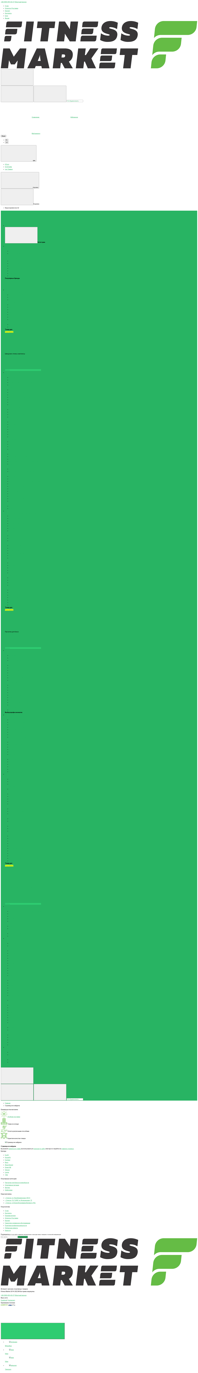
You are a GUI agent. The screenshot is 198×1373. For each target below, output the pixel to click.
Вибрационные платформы (14, 256)
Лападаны (12, 521)
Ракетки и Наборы (15, 692)
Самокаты (12, 1027)
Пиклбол (8, 707)
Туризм (7, 906)
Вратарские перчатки (16, 836)
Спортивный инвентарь (13, 302)
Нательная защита (15, 541)
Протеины (12, 437)
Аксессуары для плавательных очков (22, 759)
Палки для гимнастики (16, 400)
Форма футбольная (15, 853)
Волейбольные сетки (16, 819)
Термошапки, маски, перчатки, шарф (21, 1045)
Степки (11, 570)
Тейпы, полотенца (15, 464)
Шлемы (11, 1022)
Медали (16, 1064)
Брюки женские (14, 958)
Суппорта (8, 451)
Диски (11, 317)
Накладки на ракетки (16, 687)
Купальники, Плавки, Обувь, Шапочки (17, 739)
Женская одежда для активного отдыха (18, 948)
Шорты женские (14, 973)
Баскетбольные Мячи (16, 796)
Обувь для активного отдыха (15, 998)
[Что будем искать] (17, 77)
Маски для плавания (16, 762)
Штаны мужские (14, 995)
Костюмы (12, 409)
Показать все (13, 501)
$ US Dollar (8, 167)
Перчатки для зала (15, 377)
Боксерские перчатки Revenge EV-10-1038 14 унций (36, 632)
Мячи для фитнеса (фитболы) (19, 486)
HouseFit (8, 1157)
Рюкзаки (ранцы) (15, 444)
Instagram (11, 1300)
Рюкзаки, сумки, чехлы (16, 936)
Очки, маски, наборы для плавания (17, 757)
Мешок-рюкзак (14, 442)
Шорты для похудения (16, 414)
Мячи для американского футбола (21, 789)
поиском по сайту (39, 1149)
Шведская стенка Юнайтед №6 (35, 354)
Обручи (11, 494)
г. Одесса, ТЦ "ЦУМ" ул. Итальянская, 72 (18, 1200)
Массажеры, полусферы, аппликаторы (22, 471)
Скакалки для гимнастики (18, 402)
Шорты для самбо (15, 605)
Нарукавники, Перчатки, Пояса (19, 730)
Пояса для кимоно (15, 597)
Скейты (11, 1030)
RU (7, 140)
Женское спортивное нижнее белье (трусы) (24, 960)
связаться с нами (15, 1149)
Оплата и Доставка (11, 8)
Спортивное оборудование (14, 290)
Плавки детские (14, 749)
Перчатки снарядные (16, 585)
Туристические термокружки (19, 926)
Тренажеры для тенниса (17, 678)
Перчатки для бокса (16, 580)
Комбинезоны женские (17, 963)
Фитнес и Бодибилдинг (13, 372)
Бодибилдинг (9, 375)
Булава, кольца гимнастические (20, 390)
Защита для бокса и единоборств (16, 533)
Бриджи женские (15, 956)
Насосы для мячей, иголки (18, 781)
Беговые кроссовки (15, 1000)
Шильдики (12, 1062)
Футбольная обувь (15, 856)
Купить (7, 370)
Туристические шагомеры (18, 933)
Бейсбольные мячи (15, 814)
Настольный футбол (16, 831)
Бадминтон (9, 653)
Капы (11, 538)
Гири (10, 312)
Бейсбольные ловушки (17, 811)
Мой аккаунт (36, 133)
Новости (8, 1230)
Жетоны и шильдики (12, 1057)
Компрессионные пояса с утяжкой (20, 382)
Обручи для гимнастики (17, 395)
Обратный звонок (21, 2)
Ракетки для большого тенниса (19, 673)
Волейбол (8, 816)
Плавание (8, 715)
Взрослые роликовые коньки (19, 1005)
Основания (13, 690)
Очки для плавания (15, 767)
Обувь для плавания (16, 747)
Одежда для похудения (13, 407)
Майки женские (14, 968)
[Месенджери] (33, 1331)
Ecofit (7, 1155)
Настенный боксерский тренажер (20, 523)
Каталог (38, 225)
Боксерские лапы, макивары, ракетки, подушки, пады (23, 513)
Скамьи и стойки (14, 251)
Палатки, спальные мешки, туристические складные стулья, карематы (29, 909)
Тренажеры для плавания (18, 737)
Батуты (11, 305)
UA (7, 142)
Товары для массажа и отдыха (15, 466)
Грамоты (12, 1052)
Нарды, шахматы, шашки (17, 828)
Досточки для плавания (17, 722)
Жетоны (12, 1059)
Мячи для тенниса (15, 670)
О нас (7, 6)
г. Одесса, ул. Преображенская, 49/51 (17, 1198)
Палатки (12, 914)
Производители (10, 1215)
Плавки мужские (14, 752)
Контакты (8, 13)
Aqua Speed (9, 1165)
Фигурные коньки (15, 1017)
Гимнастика (9, 387)
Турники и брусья (15, 327)
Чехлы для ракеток (15, 700)
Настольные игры (11, 823)
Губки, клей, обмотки (16, 685)
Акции (7, 18)
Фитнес (7, 474)
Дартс (11, 826)
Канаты (11, 297)
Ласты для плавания (16, 725)
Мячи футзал (13, 846)
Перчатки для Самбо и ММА (18, 582)
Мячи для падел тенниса (17, 710)
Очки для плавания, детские (18, 769)
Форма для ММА (14, 602)
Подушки (12, 528)
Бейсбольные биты (15, 809)
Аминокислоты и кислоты (17, 422)
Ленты (11, 1064)
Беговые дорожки (15, 261)
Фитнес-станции (14, 253)
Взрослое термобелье (16, 1035)
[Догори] (16, 1321)
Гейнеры (12, 429)
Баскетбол (8, 791)
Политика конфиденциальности (16, 1225)
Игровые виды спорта (12, 774)
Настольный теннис (11, 683)
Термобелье (9, 1032)
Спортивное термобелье (17, 1040)
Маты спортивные (15, 319)
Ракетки (12, 531)
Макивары (12, 516)
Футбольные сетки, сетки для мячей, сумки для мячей (27, 858)
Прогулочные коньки (16, 1015)
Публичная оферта (11, 1228)
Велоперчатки (14, 946)
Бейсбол (8, 806)
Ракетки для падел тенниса (20, 707)
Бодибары (12, 476)
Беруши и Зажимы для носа (18, 720)
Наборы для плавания (16, 764)
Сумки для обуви (15, 449)
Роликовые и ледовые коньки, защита (18, 1003)
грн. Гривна (9, 169)
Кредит (7, 11)
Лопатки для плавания (17, 727)
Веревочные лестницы (17, 295)
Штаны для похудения (16, 417)
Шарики (11, 705)
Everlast (7, 1160)
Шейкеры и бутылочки (12, 503)
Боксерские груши (15, 545)
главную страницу (67, 1149)
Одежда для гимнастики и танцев (20, 397)
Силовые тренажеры (12, 248)
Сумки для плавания (16, 732)
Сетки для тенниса (15, 675)
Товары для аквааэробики (18, 734)
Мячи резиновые (15, 779)
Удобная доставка (13, 1117)
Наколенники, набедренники (19, 456)
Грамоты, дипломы (11, 1050)
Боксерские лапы (15, 518)
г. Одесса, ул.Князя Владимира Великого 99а (20, 1203)
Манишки (12, 841)
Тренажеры (9, 246)
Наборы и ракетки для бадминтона (21, 660)
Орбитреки (12, 271)
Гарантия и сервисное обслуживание (17, 1223)
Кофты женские (14, 965)
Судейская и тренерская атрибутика (21, 784)
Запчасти (12, 1010)
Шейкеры (12, 508)
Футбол (7, 833)
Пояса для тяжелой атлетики (19, 385)
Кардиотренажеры (11, 258)
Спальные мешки (15, 916)
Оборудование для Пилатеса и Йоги (21, 491)
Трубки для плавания (16, 771)
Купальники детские (16, 744)
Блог (6, 16)
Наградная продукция (12, 1047)
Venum (7, 1170)
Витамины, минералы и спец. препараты (23, 427)
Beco (6, 1162)
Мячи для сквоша (15, 668)
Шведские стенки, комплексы (19, 324)
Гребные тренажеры (16, 268)
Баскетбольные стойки (17, 801)
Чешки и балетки (15, 404)
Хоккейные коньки (15, 1020)
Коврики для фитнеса (16, 484)
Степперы (12, 276)
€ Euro (7, 164)
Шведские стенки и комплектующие (17, 322)
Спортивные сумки (15, 446)
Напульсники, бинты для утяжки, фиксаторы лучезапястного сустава (32, 461)
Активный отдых (10, 938)
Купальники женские (16, 742)
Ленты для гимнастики (17, 392)
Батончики (12, 424)
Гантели (11, 309)
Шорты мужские (14, 993)
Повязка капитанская (16, 848)
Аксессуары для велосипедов (19, 943)
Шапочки (12, 754)
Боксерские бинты (15, 536)
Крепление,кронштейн (16, 553)
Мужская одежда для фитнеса (19, 988)
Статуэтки (23, 1064)
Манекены (12, 555)
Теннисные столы (15, 697)
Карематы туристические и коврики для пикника (25, 911)
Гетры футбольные (15, 838)
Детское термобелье (16, 1037)
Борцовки (12, 563)
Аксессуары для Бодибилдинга (19, 380)
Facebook (4, 1300)
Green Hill (8, 1167)
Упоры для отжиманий (16, 498)
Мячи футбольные (15, 843)
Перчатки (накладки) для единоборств (22, 578)
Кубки (7, 1064)
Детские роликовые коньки (18, 1008)
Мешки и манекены (11, 543)
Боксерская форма (15, 590)
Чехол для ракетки (15, 680)
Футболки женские (15, 953)
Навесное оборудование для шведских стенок (21, 292)
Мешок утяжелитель (16, 558)
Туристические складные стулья (20, 921)
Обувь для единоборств (13, 560)
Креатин (12, 434)
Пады (11, 526)
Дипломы (12, 1055)
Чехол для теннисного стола (18, 702)
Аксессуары (9, 717)
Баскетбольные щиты (16, 804)
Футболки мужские (15, 980)
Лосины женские (15, 951)
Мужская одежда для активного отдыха (18, 978)
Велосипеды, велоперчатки (14, 941)
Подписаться (22, 1237)
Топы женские (14, 970)
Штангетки (12, 573)
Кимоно (11, 592)
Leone (7, 1172)
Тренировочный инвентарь (18, 851)
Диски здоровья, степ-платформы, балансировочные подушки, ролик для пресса (36, 479)
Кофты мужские (14, 983)
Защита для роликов (16, 1012)
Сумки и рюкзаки (10, 439)
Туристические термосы (17, 928)
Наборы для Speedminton (17, 658)
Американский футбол (12, 786)
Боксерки (12, 565)
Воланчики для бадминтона (18, 655)
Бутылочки (12, 506)
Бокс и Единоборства (12, 511)
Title (6, 1175)
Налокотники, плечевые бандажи (20, 459)
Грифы (11, 314)
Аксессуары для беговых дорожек (20, 266)
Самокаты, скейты (11, 1025)
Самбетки (12, 568)
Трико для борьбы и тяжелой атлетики (22, 600)
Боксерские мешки (15, 548)
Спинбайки (12, 273)
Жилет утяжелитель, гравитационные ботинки (25, 481)
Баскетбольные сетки (16, 799)
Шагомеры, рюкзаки (12, 931)
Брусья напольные (15, 307)
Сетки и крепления (15, 695)
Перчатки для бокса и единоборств (17, 575)
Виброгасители (14, 665)
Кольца (11, 300)
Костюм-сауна (14, 595)
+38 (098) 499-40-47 (7, 2)
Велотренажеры (14, 263)
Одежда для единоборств (14, 587)
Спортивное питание (12, 419)
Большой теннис (10, 663)
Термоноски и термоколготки (19, 1042)
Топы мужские (14, 990)
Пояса (11, 412)
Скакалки (12, 496)
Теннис (7, 650)
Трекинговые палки (15, 919)
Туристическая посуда (12, 923)
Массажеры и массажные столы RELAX (22, 469)
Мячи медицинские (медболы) (19, 489)
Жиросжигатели (14, 432)
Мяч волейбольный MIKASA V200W (17, 887)
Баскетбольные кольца (17, 794)
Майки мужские (14, 985)
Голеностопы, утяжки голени (19, 454)
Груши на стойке (14, 550)
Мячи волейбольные (16, 821)
